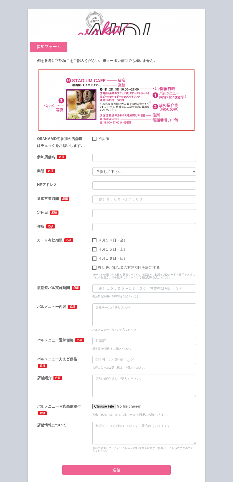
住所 (45, 226)
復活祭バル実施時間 (58, 288)
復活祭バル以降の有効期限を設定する (129, 267)
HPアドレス (47, 185)
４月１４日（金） (112, 240)
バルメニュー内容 (56, 307)
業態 (45, 171)
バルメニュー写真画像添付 (59, 409)
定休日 (47, 212)
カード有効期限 (54, 240)
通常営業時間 (52, 198)
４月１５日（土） (112, 249)
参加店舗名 (50, 157)
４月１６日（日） (112, 258)
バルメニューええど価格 (57, 362)
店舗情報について (51, 425)
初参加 (103, 139)
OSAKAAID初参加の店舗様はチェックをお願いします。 (60, 142)
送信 (116, 470)
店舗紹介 (49, 378)
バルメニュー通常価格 (59, 340)
